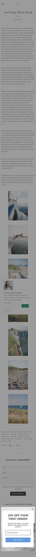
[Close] (32, 509)
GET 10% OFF (18, 540)
